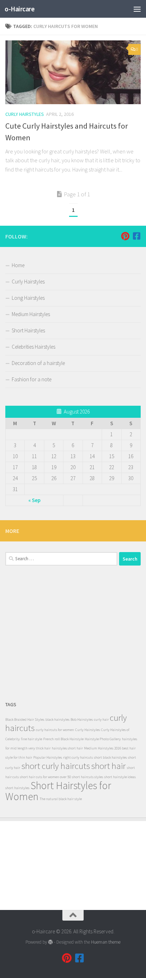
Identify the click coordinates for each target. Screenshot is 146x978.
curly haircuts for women (55, 729)
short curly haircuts (55, 765)
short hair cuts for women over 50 (45, 777)
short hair (108, 765)
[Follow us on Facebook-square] (136, 236)
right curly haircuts (78, 757)
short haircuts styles (87, 777)
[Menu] (137, 9)
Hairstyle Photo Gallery (103, 739)
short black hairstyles (110, 757)
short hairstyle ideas (120, 777)
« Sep (34, 500)
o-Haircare (19, 9)
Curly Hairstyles (24, 114)
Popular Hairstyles (47, 757)
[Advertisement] (73, 632)
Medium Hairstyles (31, 314)
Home (18, 265)
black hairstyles (57, 719)
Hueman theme (105, 942)
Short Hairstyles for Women (58, 791)
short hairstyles (17, 788)
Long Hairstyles (28, 297)
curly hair (101, 719)
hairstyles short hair (67, 748)
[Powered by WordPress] (50, 942)
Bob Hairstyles (82, 719)
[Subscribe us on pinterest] (125, 236)
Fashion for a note (31, 379)
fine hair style (31, 739)
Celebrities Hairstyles (33, 346)
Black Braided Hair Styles (24, 719)
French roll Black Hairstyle (63, 739)
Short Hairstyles (28, 330)
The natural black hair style (61, 799)
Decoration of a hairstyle (38, 363)
